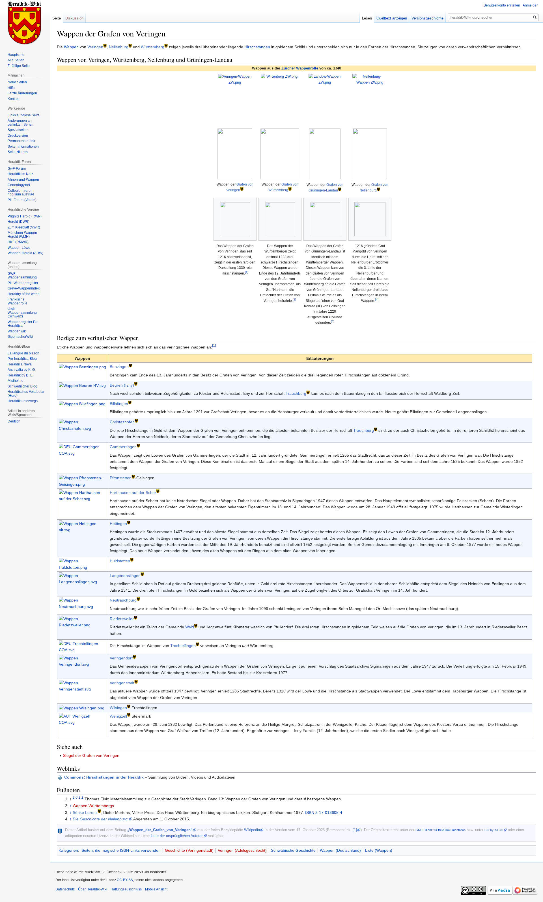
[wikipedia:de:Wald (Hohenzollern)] (195, 626)
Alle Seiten (16, 60)
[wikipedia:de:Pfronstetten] (133, 476)
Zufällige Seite (19, 66)
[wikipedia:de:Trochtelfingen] (197, 644)
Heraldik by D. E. (20, 375)
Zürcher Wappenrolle (299, 68)
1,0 (75, 797)
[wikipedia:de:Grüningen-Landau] (339, 189)
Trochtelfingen (183, 645)
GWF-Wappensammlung (22, 276)
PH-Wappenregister (23, 283)
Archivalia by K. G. (22, 370)
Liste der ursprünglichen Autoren (177, 836)
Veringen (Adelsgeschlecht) (242, 850)
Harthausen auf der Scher (133, 492)
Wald (189, 627)
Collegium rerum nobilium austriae (21, 193)
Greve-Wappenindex (24, 288)
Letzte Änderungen (22, 93)
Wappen (71, 47)
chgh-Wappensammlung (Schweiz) (22, 312)
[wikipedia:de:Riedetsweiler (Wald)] (135, 617)
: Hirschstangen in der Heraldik (104, 777)
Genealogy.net (19, 185)
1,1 (81, 797)
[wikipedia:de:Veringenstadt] (136, 681)
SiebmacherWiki (20, 337)
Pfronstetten (121, 478)
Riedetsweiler (122, 618)
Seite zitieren (18, 152)
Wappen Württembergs (93, 805)
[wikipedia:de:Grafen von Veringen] (105, 45)
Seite (56, 18)
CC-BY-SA (125, 880)
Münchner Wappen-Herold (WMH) (23, 235)
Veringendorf (121, 658)
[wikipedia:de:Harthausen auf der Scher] (158, 491)
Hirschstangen (257, 47)
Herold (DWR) (18, 222)
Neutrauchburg (123, 600)
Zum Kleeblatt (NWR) (24, 227)
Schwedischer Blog (22, 386)
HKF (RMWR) (18, 242)
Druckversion (18, 136)
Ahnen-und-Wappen (23, 180)
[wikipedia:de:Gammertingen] (138, 445)
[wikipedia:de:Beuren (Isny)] (135, 383)
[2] (294, 299)
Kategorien (68, 850)
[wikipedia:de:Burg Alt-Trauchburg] (308, 392)
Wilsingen (118, 707)
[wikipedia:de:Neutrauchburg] (138, 599)
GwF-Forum (17, 169)
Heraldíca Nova (20, 364)
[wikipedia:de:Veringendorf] (134, 656)
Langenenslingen (125, 575)
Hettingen (118, 523)
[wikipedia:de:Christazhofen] (136, 420)
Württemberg (152, 47)
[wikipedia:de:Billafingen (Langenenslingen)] (130, 402)
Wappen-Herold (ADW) (25, 253)
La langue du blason (23, 353)
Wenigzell (118, 716)
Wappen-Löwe (19, 248)
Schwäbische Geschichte (293, 850)
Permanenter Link (21, 141)
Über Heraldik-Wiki (92, 889)
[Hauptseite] (25, 22)
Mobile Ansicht (156, 889)
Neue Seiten (17, 82)
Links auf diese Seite (24, 115)
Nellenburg (118, 47)
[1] (246, 272)
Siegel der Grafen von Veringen (91, 755)
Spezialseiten (18, 130)
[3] (332, 321)
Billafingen (119, 403)
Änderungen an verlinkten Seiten (20, 123)
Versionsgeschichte (427, 18)
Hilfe (11, 88)
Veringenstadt (122, 683)
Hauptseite (16, 55)
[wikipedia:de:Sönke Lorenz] (99, 811)
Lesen (367, 18)
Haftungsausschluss (126, 889)
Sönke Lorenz (85, 812)
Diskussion (74, 18)
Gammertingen (123, 447)
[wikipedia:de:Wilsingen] (128, 706)
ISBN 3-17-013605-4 (323, 812)
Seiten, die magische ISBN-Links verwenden (121, 850)
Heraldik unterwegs (23, 401)
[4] (376, 299)
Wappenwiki (17, 331)
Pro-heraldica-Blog (22, 359)
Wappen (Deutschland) (340, 850)
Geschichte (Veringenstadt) (189, 850)
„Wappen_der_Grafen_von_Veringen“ (160, 830)
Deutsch (14, 421)
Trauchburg (296, 393)
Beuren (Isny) (122, 385)
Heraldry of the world (24, 294)
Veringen (95, 47)
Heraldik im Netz (20, 174)
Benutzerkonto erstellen (502, 5)
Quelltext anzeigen (391, 18)
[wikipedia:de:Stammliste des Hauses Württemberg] (166, 45)
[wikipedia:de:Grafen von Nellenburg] (130, 45)
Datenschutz (65, 889)
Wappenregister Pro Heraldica (23, 324)
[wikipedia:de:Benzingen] (130, 365)
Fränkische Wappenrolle (17, 301)
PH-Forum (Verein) (22, 200)
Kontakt (13, 99)
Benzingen (119, 366)
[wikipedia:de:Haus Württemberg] (290, 188)
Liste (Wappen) (378, 850)
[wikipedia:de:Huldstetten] (131, 559)
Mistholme (15, 381)
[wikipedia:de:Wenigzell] (128, 714)
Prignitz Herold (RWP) (25, 216)
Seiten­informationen (23, 147)
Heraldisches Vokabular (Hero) (26, 394)
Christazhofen (122, 422)
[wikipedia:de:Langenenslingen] (142, 574)
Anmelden (530, 5)
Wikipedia (252, 830)
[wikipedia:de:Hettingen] (128, 522)
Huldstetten (120, 561)
